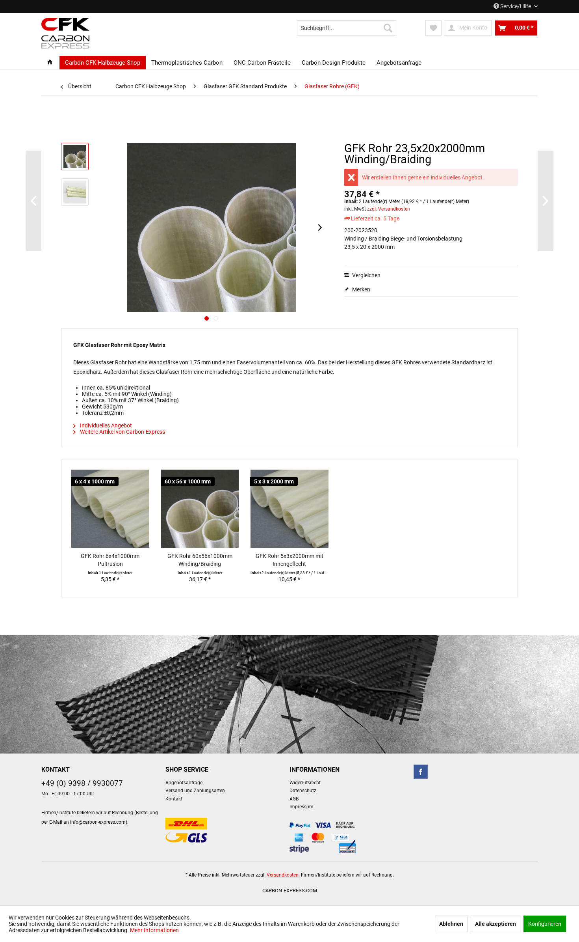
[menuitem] (346, 28)
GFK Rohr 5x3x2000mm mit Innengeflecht (289, 560)
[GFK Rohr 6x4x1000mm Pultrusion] (110, 508)
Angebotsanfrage (183, 782)
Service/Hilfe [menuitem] (515, 6)
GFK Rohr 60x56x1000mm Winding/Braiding (199, 560)
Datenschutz (303, 790)
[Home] (49, 62)
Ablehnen (451, 924)
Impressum (302, 807)
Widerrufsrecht (305, 782)
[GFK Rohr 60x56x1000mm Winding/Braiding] (200, 508)
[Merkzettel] (433, 28)
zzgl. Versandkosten (388, 209)
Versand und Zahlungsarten (195, 790)
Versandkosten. (283, 875)
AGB (294, 799)
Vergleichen (365, 275)
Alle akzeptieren (495, 924)
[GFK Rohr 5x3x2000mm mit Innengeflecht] (289, 508)
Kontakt (173, 799)
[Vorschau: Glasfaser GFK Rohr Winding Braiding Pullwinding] (75, 156)
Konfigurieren (544, 924)
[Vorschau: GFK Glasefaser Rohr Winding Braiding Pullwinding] (75, 192)
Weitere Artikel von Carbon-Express (122, 432)
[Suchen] (388, 28)
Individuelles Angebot (105, 425)
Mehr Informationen (154, 930)
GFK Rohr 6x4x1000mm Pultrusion (110, 560)
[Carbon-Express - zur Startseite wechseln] (65, 33)
